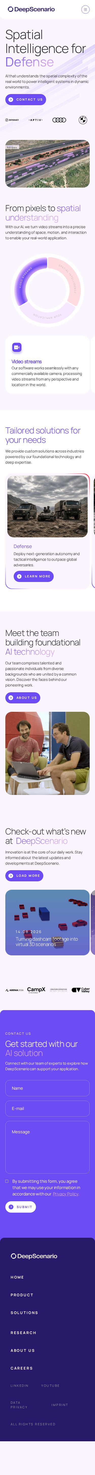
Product (22, 1294)
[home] (28, 9)
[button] (25, 1312)
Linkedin (20, 1385)
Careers (22, 1368)
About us (23, 1350)
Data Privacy (19, 1404)
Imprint (59, 1405)
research (24, 1332)
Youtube (50, 1385)
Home (18, 1277)
